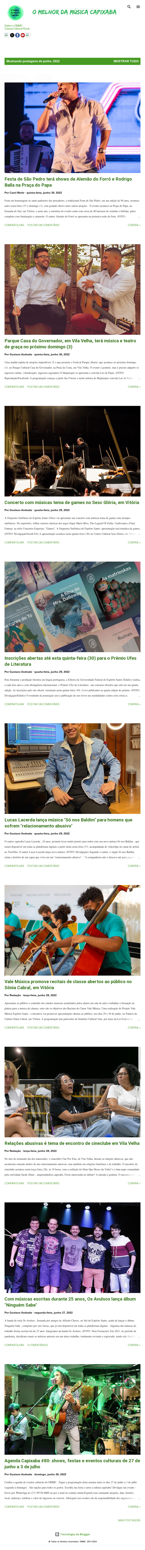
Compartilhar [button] (14, 225)
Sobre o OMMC (13, 25)
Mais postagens (129, 1520)
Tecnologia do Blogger (74, 1534)
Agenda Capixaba (18, 42)
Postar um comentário (43, 225)
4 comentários (37, 1345)
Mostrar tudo (126, 61)
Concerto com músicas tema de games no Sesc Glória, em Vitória (72, 502)
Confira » (134, 225)
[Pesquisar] (129, 7)
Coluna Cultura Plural (17, 28)
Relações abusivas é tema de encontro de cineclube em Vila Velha (72, 1143)
